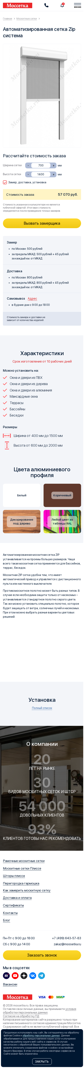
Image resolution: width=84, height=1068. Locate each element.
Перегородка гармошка (21, 883)
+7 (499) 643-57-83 (66, 938)
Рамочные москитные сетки (24, 861)
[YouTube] (15, 975)
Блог (6, 920)
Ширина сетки (12, 165)
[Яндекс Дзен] (24, 975)
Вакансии (10, 984)
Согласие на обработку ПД (21, 1016)
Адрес (32, 298)
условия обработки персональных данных (39, 1010)
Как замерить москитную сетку (27, 890)
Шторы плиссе (14, 876)
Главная (7, 18)
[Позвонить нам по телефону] (46, 5)
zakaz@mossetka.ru (67, 944)
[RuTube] (6, 975)
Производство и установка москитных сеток (17, 5)
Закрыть (42, 1061)
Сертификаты (13, 905)
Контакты (10, 913)
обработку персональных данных (41, 1035)
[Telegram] (41, 975)
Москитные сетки (26, 18)
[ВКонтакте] (32, 975)
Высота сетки (12, 174)
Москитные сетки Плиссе (22, 868)
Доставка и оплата (17, 898)
